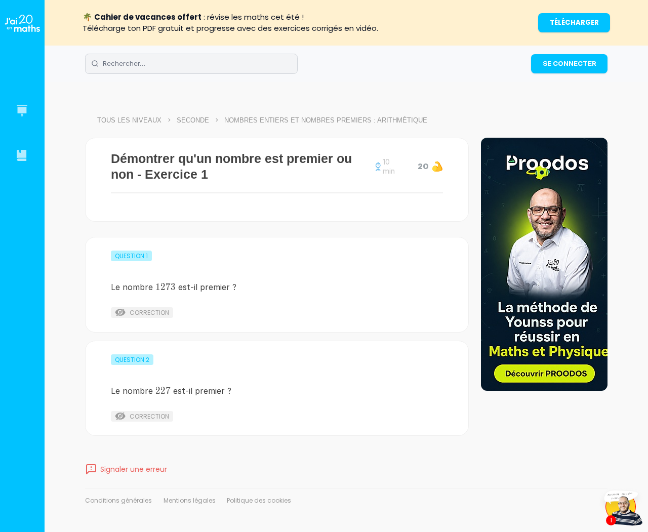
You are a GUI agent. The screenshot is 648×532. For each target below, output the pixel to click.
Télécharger (574, 22)
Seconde (193, 120)
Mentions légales (190, 500)
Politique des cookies (259, 500)
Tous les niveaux (129, 120)
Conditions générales (118, 500)
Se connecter (569, 63)
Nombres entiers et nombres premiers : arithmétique (325, 120)
